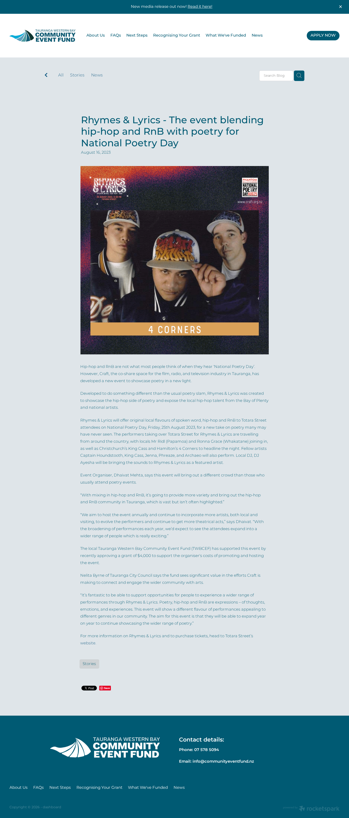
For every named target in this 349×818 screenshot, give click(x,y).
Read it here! (200, 7)
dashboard (52, 807)
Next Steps (136, 35)
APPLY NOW (323, 35)
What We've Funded (226, 35)
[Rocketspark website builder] (311, 809)
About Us (95, 35)
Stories (77, 75)
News (257, 35)
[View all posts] (46, 76)
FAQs (115, 35)
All (61, 75)
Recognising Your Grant (176, 35)
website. (88, 643)
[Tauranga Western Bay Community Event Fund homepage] (42, 35)
